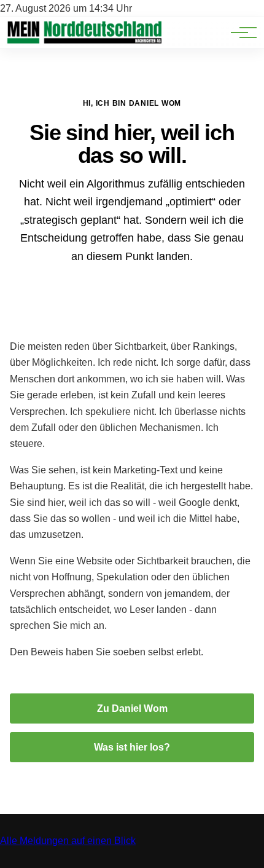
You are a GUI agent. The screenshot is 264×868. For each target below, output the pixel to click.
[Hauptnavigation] (239, 32)
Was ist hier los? (132, 747)
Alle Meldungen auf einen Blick (68, 840)
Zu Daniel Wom (132, 708)
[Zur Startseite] (84, 41)
